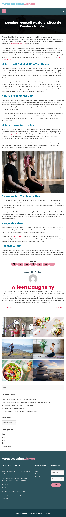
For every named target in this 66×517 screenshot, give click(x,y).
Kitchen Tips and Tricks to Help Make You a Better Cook (19, 411)
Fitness (4, 434)
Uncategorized (6, 446)
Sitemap (47, 513)
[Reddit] (46, 264)
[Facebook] (14, 264)
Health (4, 437)
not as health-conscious (18, 44)
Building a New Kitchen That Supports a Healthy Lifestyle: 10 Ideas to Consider (26, 402)
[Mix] (39, 264)
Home (4, 440)
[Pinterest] (33, 264)
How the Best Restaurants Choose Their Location (17, 405)
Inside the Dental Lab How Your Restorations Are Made (19, 399)
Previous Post (7, 307)
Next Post (60, 307)
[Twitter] (20, 264)
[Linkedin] (27, 264)
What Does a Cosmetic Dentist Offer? (13, 408)
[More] (52, 264)
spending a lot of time (13, 134)
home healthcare (18, 236)
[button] (63, 11)
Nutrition (4, 443)
